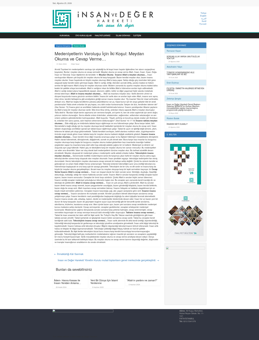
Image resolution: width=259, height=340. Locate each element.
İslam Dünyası (123, 35)
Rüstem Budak (79, 46)
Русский (202, 23)
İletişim (137, 35)
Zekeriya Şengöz (174, 98)
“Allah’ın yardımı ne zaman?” (142, 280)
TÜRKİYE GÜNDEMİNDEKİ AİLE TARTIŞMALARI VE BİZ (180, 73)
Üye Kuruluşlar (83, 35)
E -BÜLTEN (171, 134)
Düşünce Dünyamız (63, 46)
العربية (203, 18)
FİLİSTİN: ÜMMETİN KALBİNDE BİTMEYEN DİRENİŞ (185, 89)
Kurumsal (65, 35)
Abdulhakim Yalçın (174, 66)
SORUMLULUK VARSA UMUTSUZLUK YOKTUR (183, 57)
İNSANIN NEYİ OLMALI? (177, 124)
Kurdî (204, 21)
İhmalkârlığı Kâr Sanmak (68, 254)
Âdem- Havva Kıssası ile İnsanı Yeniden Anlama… (67, 281)
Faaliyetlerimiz (102, 35)
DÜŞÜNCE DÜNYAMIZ (176, 45)
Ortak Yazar (75, 64)
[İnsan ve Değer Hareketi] (55, 35)
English (203, 15)
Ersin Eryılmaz (173, 82)
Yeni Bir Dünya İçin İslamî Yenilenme (104, 281)
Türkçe (203, 13)
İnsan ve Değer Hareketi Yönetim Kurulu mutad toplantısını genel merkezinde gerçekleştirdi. (108, 260)
